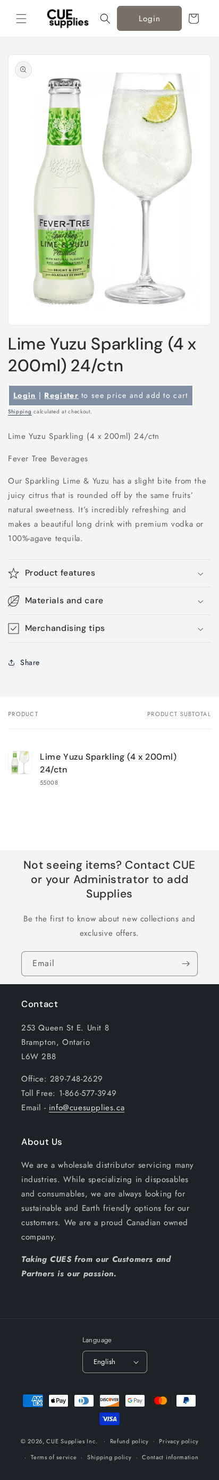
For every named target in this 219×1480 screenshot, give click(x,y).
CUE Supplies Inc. (71, 1440)
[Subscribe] (185, 963)
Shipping (20, 411)
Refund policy (129, 1441)
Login (150, 18)
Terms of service (54, 1457)
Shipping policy (109, 1457)
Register (61, 395)
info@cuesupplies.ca (86, 1107)
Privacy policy (178, 1441)
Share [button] (30, 662)
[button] (21, 18)
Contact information (170, 1457)
